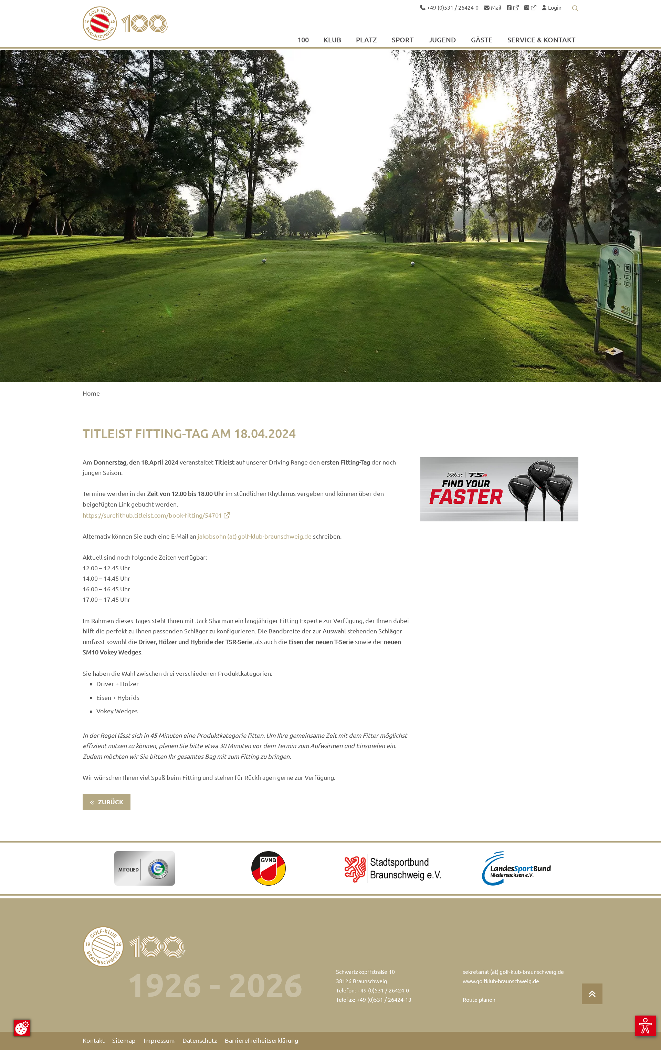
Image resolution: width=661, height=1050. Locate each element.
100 (303, 40)
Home (91, 393)
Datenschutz (199, 1040)
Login (554, 7)
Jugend (442, 40)
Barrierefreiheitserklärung (261, 1040)
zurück (110, 802)
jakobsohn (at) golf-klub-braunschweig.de (255, 536)
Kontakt (94, 1040)
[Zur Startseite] (141, 23)
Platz (366, 40)
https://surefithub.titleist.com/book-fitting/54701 (152, 515)
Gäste (482, 40)
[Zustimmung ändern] (22, 1028)
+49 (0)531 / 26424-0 (452, 7)
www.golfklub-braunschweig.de (501, 981)
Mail (495, 7)
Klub (332, 40)
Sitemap (124, 1040)
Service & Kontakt (541, 40)
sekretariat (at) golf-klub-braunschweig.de (513, 972)
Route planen (479, 1000)
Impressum (159, 1040)
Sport (403, 40)
